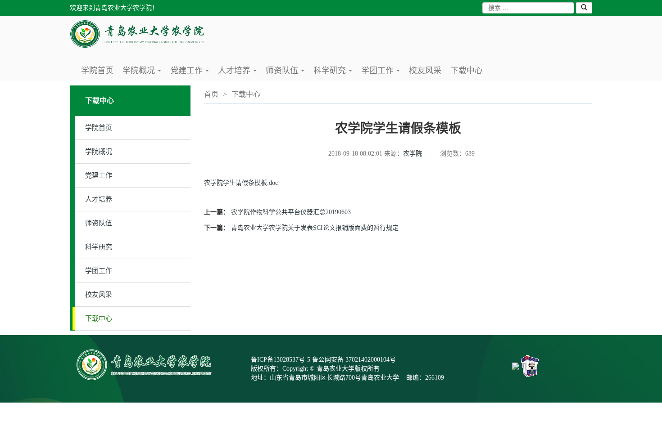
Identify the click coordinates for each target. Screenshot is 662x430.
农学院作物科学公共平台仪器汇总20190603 (291, 212)
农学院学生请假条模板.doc (241, 182)
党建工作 (191, 73)
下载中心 (466, 70)
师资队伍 (287, 73)
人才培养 (239, 73)
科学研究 (334, 73)
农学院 (412, 153)
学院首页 (97, 70)
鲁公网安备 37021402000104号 (354, 359)
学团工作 (382, 73)
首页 (211, 94)
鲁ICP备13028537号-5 (280, 359)
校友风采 (425, 70)
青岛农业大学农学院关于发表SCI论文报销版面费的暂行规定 (315, 227)
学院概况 (143, 73)
